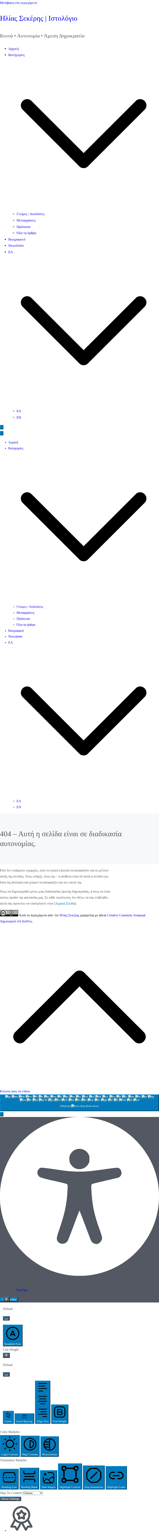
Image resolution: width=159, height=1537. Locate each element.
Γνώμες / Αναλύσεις (31, 214)
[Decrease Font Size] (6, 1318)
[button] (83, 208)
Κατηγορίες (15, 448)
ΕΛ (19, 411)
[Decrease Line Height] (6, 1374)
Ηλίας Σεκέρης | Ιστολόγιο (38, 18)
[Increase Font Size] (6, 1299)
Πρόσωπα (23, 227)
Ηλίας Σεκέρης (69, 915)
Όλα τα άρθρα (26, 233)
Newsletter (16, 246)
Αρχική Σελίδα (65, 903)
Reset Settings (10, 1498)
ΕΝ (19, 417)
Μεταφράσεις (26, 220)
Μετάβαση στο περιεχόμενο (18, 3)
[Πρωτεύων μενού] (1, 427)
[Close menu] (1, 433)
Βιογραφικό (16, 239)
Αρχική (13, 49)
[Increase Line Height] (6, 1355)
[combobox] (79, 1102)
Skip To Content (11, 1493)
